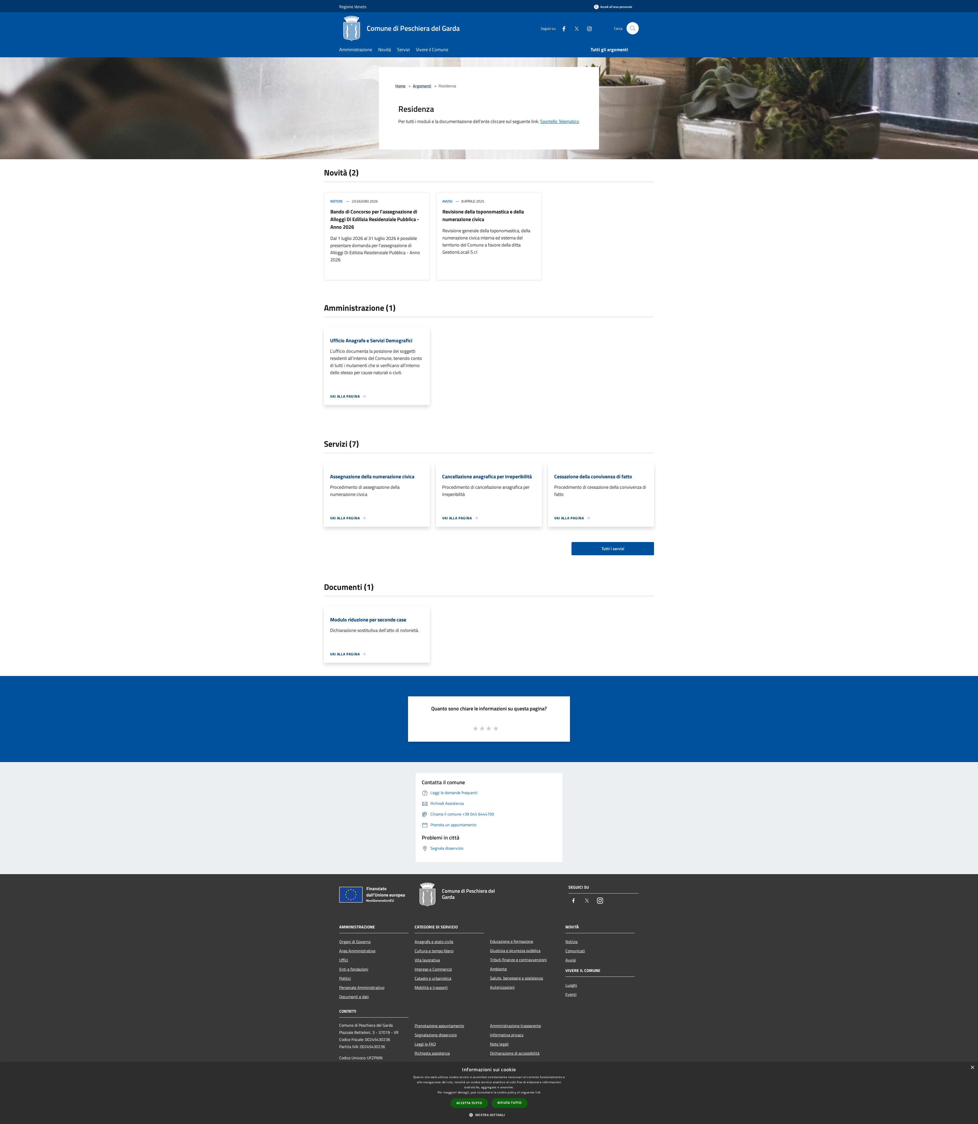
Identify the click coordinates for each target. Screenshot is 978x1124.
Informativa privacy (507, 1035)
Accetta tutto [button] (469, 1103)
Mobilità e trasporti (431, 987)
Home (400, 86)
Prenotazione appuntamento (439, 1026)
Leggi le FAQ (425, 1044)
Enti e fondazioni (353, 969)
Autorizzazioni (502, 987)
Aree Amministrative (357, 951)
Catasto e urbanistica (433, 978)
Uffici (343, 960)
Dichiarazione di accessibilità (514, 1053)
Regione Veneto (352, 7)
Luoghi (571, 985)
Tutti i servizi (613, 549)
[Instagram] (587, 28)
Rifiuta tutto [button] (509, 1103)
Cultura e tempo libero (434, 951)
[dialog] (489, 1093)
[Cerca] (633, 28)
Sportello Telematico (559, 121)
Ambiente (498, 969)
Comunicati (575, 951)
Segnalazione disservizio (436, 1035)
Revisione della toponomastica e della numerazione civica (483, 215)
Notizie (336, 201)
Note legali (499, 1044)
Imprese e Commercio (433, 969)
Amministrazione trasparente (515, 1026)
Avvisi (447, 201)
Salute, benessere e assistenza (516, 978)
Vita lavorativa (427, 960)
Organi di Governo (355, 942)
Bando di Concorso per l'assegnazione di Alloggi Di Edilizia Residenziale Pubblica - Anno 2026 (374, 219)
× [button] (972, 1067)
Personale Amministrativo (361, 987)
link (537, 1092)
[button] (489, 1115)
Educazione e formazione (511, 941)
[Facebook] (562, 28)
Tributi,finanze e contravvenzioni (518, 960)
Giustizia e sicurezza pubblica (515, 950)
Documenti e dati (354, 997)
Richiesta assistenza (432, 1053)
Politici (345, 978)
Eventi (571, 994)
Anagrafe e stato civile (434, 942)
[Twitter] (574, 28)
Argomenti (422, 86)
